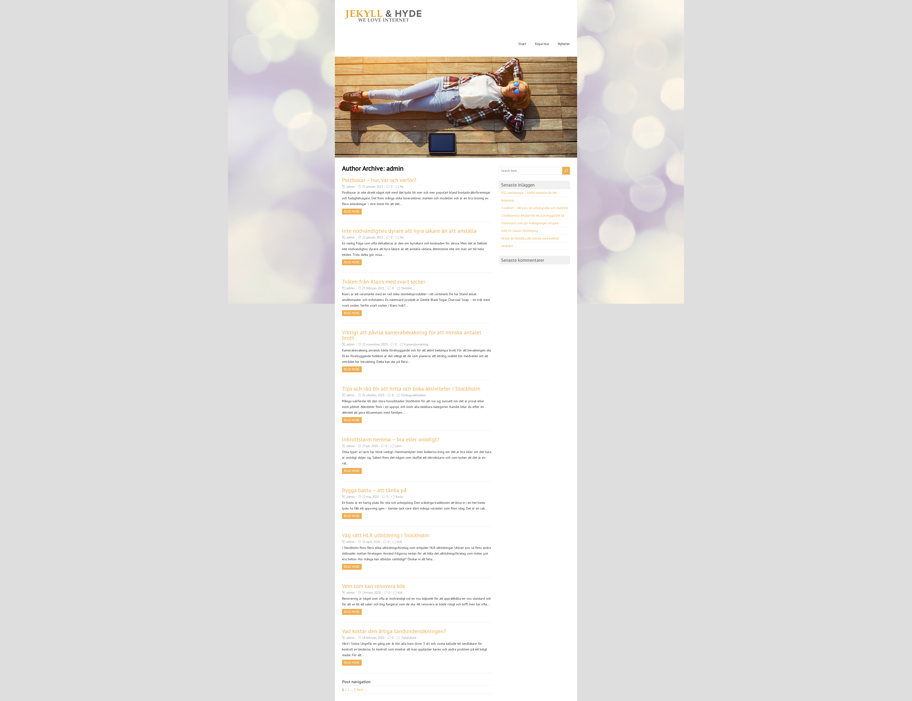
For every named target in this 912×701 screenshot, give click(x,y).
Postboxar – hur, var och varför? (379, 180)
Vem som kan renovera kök (373, 586)
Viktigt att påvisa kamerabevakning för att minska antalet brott (411, 335)
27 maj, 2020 (370, 497)
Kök (400, 593)
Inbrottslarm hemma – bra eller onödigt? (390, 439)
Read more (352, 212)
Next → (362, 689)
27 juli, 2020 (370, 446)
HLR (399, 542)
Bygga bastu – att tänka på (374, 490)
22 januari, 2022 (372, 237)
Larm (398, 446)
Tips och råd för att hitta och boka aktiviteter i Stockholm (411, 388)
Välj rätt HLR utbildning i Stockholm (385, 535)
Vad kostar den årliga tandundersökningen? (394, 631)
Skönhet (406, 288)
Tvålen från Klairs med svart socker (383, 281)
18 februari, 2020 (373, 638)
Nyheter (564, 44)
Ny (402, 187)
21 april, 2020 (371, 542)
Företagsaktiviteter (413, 395)
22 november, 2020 (374, 344)
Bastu (399, 497)
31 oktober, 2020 (373, 395)
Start (522, 44)
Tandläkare (408, 638)
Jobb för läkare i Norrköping (519, 231)
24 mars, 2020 (371, 593)
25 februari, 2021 (373, 288)
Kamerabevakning (416, 344)
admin (350, 187)
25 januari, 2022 (372, 187)
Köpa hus (542, 44)
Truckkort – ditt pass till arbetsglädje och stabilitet (534, 208)
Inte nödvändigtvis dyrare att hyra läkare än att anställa (409, 230)
